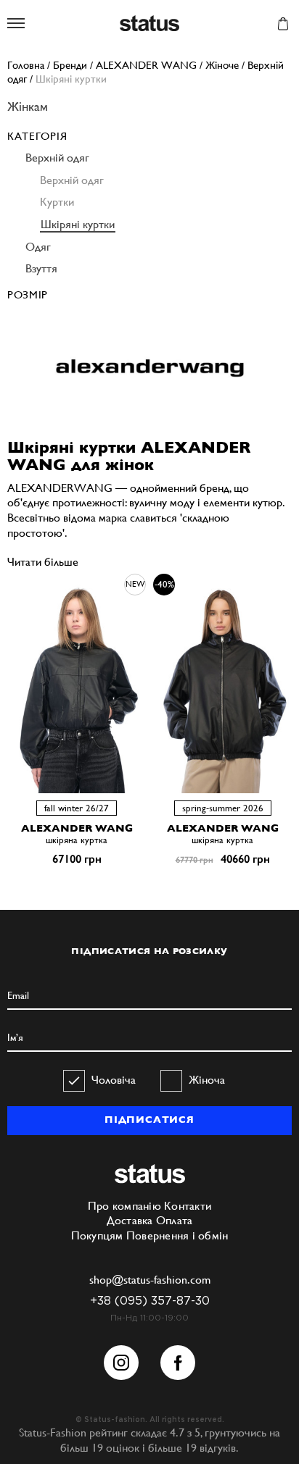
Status (149, 24)
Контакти (187, 1206)
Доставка (130, 1220)
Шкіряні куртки (78, 224)
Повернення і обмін (177, 1235)
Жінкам (27, 106)
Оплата (174, 1220)
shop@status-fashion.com (149, 1280)
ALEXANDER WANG (77, 828)
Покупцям (97, 1235)
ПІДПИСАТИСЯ (149, 1119)
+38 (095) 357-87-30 (150, 1301)
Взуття (41, 268)
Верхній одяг (57, 157)
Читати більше (42, 562)
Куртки (57, 202)
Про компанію (124, 1206)
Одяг (38, 247)
